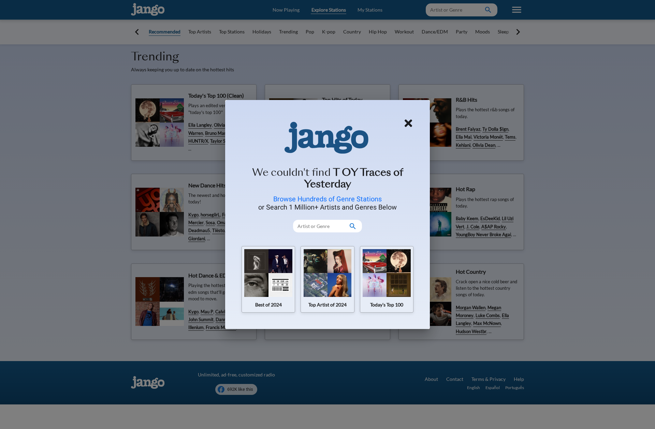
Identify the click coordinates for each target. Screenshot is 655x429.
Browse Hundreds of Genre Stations (327, 199)
